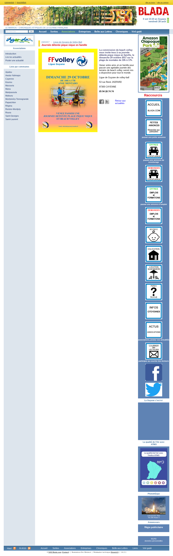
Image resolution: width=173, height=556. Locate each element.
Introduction (10, 54)
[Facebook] (101, 101)
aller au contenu (162, 2)
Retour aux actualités (120, 101)
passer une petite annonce (154, 137)
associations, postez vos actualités (153, 340)
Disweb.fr (115, 552)
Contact (65, 552)
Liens (135, 548)
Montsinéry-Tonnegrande (17, 99)
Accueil (43, 31)
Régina (8, 106)
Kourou (8, 82)
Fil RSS (22, 548)
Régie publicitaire (153, 527)
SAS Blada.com (54, 552)
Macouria (9, 85)
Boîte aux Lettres (103, 31)
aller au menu (150, 2)
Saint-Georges (12, 116)
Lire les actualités (13, 57)
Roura (8, 112)
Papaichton (10, 102)
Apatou (8, 72)
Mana (8, 89)
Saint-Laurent (11, 119)
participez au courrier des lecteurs (154, 361)
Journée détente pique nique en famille (64, 44)
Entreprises (85, 31)
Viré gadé (137, 31)
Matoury (9, 96)
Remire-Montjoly (13, 109)
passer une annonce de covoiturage (153, 161)
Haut (9, 548)
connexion (9, 3)
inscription (21, 3)
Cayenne (9, 79)
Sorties (54, 31)
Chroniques (122, 31)
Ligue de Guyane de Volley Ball (67, 42)
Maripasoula (11, 92)
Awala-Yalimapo (12, 75)
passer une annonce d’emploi (154, 204)
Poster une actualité (14, 60)
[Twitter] (107, 101)
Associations (68, 31)
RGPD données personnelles (154, 540)
